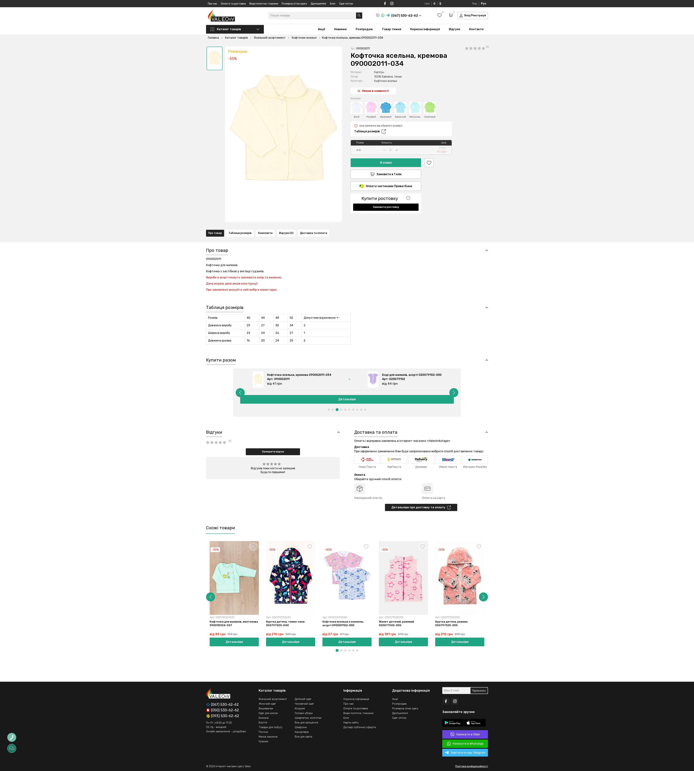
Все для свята (303, 736)
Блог (333, 3)
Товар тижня (391, 29)
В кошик (386, 162)
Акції (321, 29)
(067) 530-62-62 (225, 704)
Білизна (264, 717)
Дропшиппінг (318, 3)
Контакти (476, 29)
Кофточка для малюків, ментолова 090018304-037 (234, 623)
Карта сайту (351, 722)
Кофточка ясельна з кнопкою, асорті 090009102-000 (343, 623)
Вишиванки (266, 708)
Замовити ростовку (386, 207)
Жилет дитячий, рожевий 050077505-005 (396, 623)
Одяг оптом (346, 3)
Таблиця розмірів (367, 131)
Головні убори (304, 713)
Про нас (212, 3)
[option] (214, 58)
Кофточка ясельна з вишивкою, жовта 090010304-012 (626, 623)
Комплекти (265, 233)
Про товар (215, 233)
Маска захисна (268, 736)
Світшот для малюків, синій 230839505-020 (567, 623)
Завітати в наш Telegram (468, 752)
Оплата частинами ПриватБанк (389, 186)
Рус (483, 3)
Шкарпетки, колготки (308, 717)
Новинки (340, 29)
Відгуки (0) (286, 233)
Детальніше (347, 399)
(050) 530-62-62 (225, 710)
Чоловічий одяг (304, 703)
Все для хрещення (306, 722)
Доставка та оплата (313, 233)
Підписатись (479, 690)
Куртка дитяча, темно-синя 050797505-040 (285, 623)
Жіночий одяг (267, 703)
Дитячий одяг (303, 699)
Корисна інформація (425, 29)
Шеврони (301, 727)
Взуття (263, 722)
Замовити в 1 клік (389, 174)
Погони (263, 732)
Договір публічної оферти (359, 727)
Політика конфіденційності (471, 766)
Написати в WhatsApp (468, 743)
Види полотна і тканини (263, 3)
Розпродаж (364, 29)
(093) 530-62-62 (225, 716)
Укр (474, 3)
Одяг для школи (268, 713)
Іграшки (263, 741)
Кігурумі (300, 708)
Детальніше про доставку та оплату (418, 507)
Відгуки (454, 29)
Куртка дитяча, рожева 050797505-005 (451, 623)
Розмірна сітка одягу (294, 3)
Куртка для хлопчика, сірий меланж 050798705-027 (516, 623)
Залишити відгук (273, 451)
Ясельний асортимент (273, 699)
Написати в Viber (468, 734)
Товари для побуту (270, 727)
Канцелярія (302, 732)
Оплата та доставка (233, 3)
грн (427, 3)
